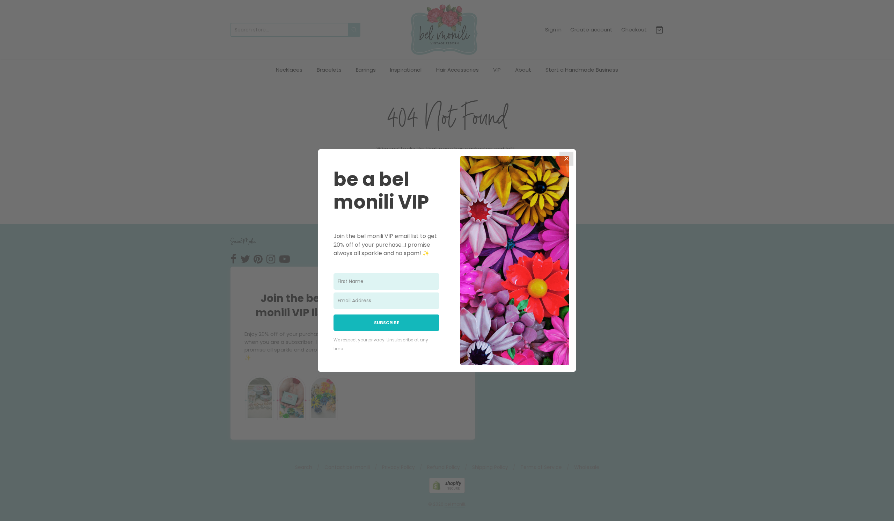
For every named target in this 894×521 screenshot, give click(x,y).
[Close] (566, 159)
